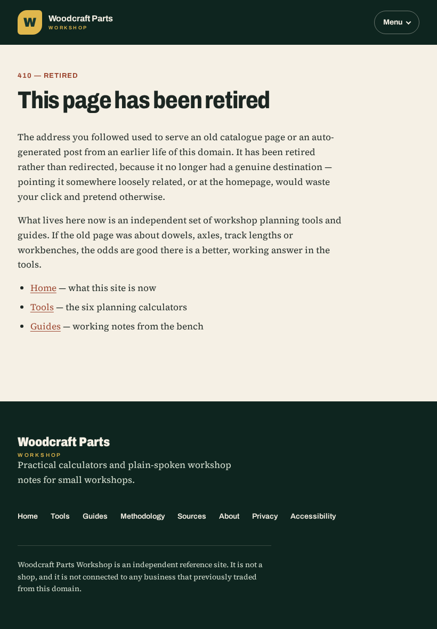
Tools (42, 307)
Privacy (265, 516)
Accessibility (313, 516)
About (229, 516)
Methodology (142, 516)
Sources (191, 516)
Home (43, 287)
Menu (392, 22)
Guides (45, 326)
